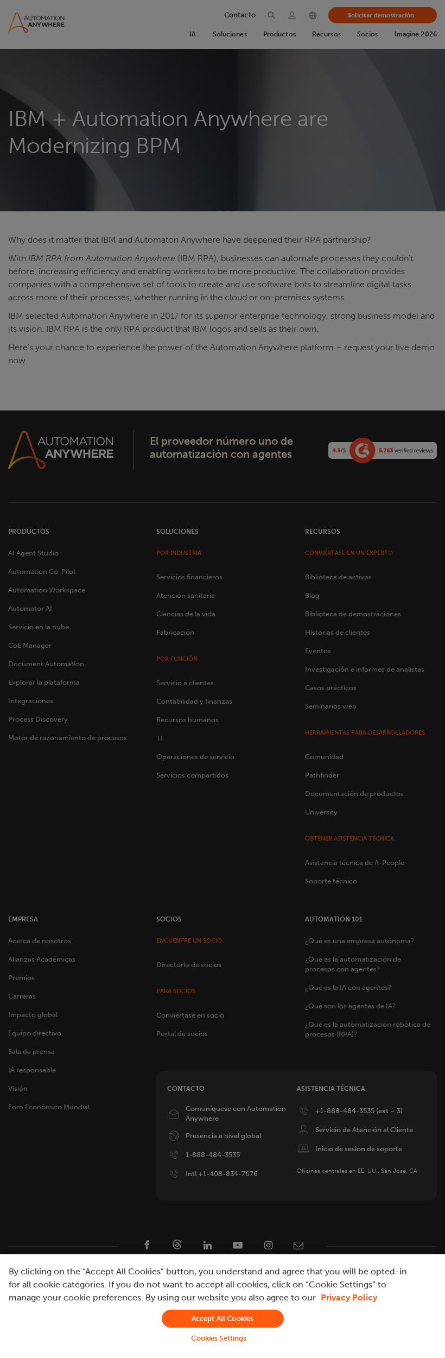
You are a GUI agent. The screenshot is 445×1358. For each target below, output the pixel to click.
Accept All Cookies (222, 1319)
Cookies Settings (218, 1338)
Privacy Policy (349, 1297)
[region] (222, 1306)
